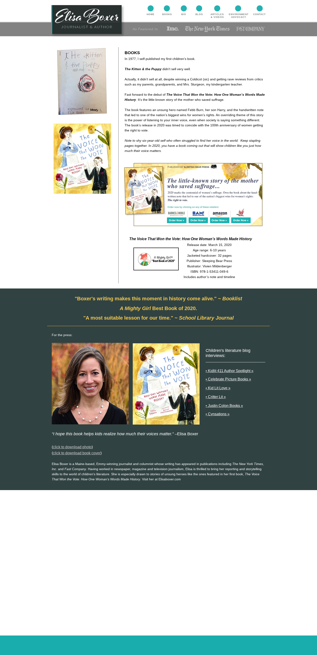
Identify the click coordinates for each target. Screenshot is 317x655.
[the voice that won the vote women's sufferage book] (219, 217)
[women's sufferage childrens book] (177, 217)
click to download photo (72, 447)
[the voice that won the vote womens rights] (198, 217)
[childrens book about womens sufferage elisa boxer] (241, 217)
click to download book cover (76, 453)
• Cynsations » (218, 414)
